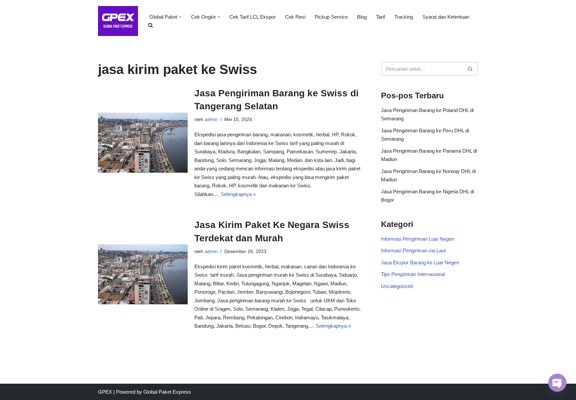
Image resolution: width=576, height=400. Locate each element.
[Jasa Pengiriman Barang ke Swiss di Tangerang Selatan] (143, 143)
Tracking (403, 17)
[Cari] (470, 69)
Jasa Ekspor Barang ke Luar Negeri (420, 262)
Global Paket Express (167, 392)
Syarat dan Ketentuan (445, 17)
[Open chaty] (557, 383)
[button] (180, 17)
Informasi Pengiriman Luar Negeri (417, 239)
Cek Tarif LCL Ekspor (252, 17)
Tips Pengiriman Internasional (413, 274)
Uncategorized (397, 286)
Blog (362, 17)
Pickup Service (331, 17)
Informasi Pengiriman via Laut (413, 250)
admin (211, 119)
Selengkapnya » (238, 194)
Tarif (380, 17)
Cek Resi (295, 17)
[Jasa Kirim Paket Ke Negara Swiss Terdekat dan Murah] (143, 274)
